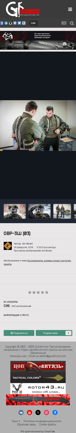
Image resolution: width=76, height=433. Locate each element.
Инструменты (60, 192)
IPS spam (26, 431)
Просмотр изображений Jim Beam (33, 250)
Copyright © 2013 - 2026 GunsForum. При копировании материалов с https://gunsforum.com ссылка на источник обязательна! (38, 349)
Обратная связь (26, 424)
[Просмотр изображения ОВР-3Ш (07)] (15, 211)
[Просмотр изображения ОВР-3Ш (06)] (39, 211)
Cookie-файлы (47, 424)
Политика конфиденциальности (42, 421)
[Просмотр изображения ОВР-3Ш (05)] (62, 211)
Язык (15, 421)
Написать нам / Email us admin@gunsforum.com (38, 356)
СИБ (7, 305)
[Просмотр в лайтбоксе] (38, 125)
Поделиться (20, 332)
